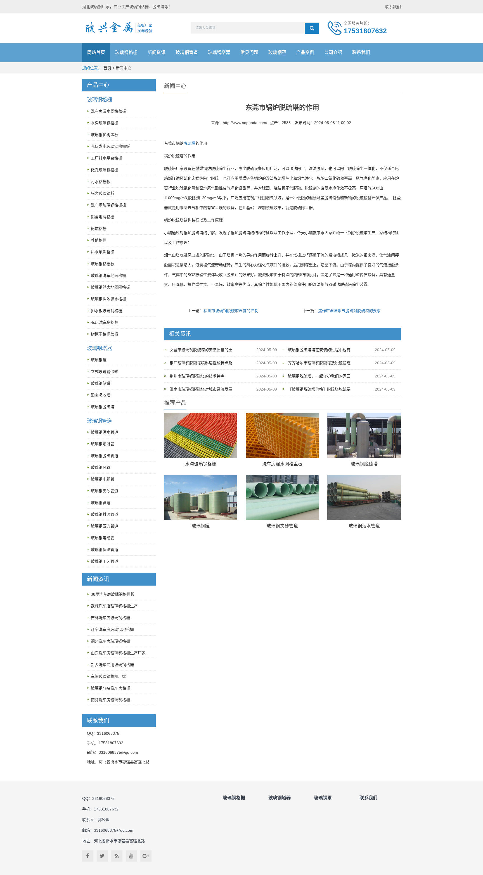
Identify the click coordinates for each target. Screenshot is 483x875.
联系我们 (393, 6)
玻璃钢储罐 (100, 383)
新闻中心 (123, 68)
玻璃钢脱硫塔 (364, 464)
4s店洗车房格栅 (105, 322)
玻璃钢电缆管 (102, 479)
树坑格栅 (98, 228)
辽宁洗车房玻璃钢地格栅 (112, 629)
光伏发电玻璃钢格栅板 (110, 146)
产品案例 (305, 52)
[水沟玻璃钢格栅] (200, 435)
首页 (107, 68)
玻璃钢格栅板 (102, 263)
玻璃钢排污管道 (104, 514)
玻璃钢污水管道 (364, 526)
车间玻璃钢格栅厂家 (108, 676)
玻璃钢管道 (187, 52)
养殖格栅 (98, 240)
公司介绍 (333, 52)
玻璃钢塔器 (219, 52)
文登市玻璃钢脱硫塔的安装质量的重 (201, 350)
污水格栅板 (100, 181)
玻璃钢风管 (100, 467)
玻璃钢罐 (201, 526)
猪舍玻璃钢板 (102, 193)
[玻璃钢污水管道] (364, 497)
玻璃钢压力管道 (104, 526)
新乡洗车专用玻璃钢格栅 (112, 664)
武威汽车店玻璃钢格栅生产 (114, 606)
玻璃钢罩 (277, 52)
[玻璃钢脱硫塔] (364, 435)
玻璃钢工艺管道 (104, 561)
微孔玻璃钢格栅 (104, 170)
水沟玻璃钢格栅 (200, 464)
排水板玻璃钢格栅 (106, 310)
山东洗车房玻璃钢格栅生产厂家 (118, 653)
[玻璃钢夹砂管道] (282, 497)
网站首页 (96, 52)
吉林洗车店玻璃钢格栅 (110, 617)
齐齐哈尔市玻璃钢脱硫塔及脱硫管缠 (319, 363)
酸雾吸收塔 (100, 395)
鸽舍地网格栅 (102, 217)
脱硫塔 (189, 143)
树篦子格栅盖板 (104, 334)
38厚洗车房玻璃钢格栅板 (112, 594)
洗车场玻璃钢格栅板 (108, 205)
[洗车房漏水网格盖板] (282, 435)
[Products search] (312, 28)
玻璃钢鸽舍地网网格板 (110, 287)
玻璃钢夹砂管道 (282, 526)
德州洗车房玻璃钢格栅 (110, 641)
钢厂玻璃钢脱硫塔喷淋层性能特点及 (201, 363)
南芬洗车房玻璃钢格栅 (110, 700)
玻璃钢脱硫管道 (104, 455)
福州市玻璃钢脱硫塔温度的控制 (230, 310)
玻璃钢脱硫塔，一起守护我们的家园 (319, 376)
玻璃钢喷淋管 (102, 444)
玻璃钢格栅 (126, 52)
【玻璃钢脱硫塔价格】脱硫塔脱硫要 (319, 389)
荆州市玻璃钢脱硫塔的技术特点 (197, 376)
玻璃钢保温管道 (104, 549)
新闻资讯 (156, 52)
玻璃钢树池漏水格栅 (108, 299)
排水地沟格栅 (102, 252)
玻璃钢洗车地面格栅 (108, 275)
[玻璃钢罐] (200, 497)
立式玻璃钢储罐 (104, 371)
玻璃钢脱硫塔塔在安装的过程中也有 (319, 350)
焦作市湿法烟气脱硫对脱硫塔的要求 (349, 310)
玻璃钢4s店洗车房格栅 (110, 688)
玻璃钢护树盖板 (104, 134)
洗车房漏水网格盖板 (282, 464)
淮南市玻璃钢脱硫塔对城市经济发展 (201, 389)
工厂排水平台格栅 (106, 158)
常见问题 (249, 52)
